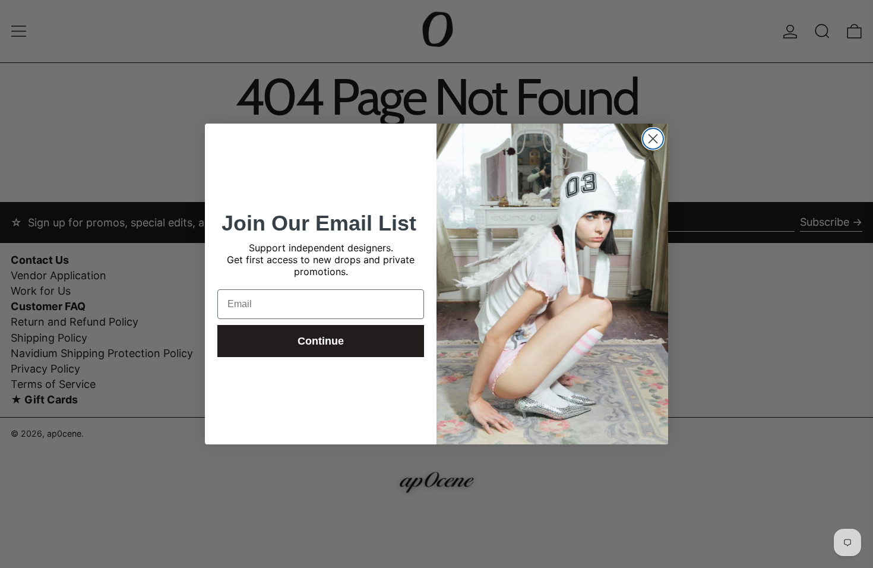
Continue (321, 341)
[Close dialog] (653, 138)
